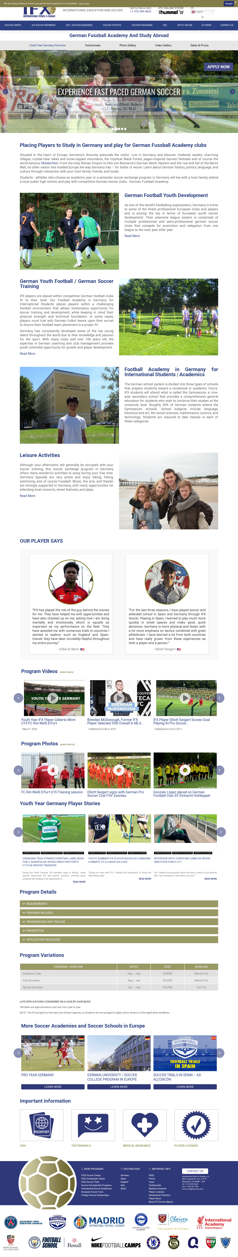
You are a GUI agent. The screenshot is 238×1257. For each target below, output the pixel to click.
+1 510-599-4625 (140, 11)
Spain (123, 1178)
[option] (54, 848)
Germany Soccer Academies (51, 853)
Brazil (123, 1188)
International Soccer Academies (96, 1188)
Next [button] (221, 832)
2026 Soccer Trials (90, 1182)
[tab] (119, 903)
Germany (125, 1175)
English (199, 12)
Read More (132, 236)
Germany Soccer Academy (73, 853)
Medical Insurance (157, 1188)
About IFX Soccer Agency (161, 1202)
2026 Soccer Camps (91, 1175)
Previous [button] (18, 832)
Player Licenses (156, 1192)
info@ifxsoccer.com (195, 1189)
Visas (151, 1182)
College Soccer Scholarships (95, 1195)
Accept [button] (229, 3)
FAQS (151, 1175)
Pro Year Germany (37, 1075)
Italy (123, 1185)
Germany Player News (31, 853)
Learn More (53, 1086)
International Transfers (159, 1195)
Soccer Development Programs (96, 1185)
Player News (155, 1198)
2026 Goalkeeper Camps (93, 1178)
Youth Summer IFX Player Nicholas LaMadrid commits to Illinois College (119, 860)
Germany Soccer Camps (137, 853)
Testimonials (155, 1185)
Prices (152, 1178)
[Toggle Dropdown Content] (203, 17)
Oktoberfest (49, 163)
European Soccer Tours (92, 1192)
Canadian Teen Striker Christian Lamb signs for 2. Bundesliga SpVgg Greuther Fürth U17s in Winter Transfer (53, 862)
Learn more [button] (84, 3)
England (124, 1182)
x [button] (236, 2)
